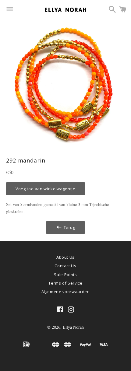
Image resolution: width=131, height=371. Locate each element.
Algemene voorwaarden (65, 291)
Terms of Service (65, 283)
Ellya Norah (73, 327)
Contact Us (65, 265)
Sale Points (65, 274)
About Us (65, 257)
